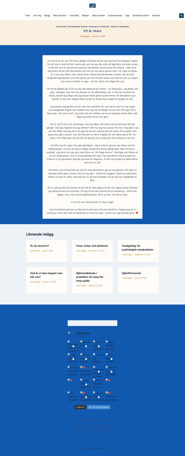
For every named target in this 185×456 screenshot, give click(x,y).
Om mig (37, 15)
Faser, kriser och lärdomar (92, 245)
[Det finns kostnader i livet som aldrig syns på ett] (73, 372)
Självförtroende (131, 273)
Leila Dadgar (85, 36)
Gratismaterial (115, 15)
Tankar (114, 27)
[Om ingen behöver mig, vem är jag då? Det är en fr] (111, 359)
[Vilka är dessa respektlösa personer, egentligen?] (99, 397)
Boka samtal (98, 15)
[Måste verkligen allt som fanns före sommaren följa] (111, 346)
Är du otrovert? (39, 245)
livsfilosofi (61, 27)
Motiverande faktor (77, 27)
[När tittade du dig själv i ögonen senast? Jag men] (73, 397)
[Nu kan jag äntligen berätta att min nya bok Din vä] (99, 359)
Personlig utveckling (99, 27)
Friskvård (74, 15)
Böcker (85, 15)
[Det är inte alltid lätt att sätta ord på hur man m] (99, 384)
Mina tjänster (59, 15)
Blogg (47, 15)
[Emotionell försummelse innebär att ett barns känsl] (73, 346)
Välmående (124, 27)
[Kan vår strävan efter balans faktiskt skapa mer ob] (86, 346)
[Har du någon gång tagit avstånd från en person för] (99, 346)
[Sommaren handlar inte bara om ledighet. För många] (99, 372)
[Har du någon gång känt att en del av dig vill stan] (86, 384)
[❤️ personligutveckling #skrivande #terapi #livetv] (86, 397)
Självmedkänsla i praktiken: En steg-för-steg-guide (90, 277)
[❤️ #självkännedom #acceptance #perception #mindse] (86, 372)
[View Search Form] (181, 15)
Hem (27, 15)
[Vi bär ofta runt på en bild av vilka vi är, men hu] (73, 359)
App (127, 15)
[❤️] (73, 384)
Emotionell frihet (141, 15)
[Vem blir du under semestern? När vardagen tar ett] (111, 372)
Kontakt (156, 15)
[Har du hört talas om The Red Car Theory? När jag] (86, 359)
